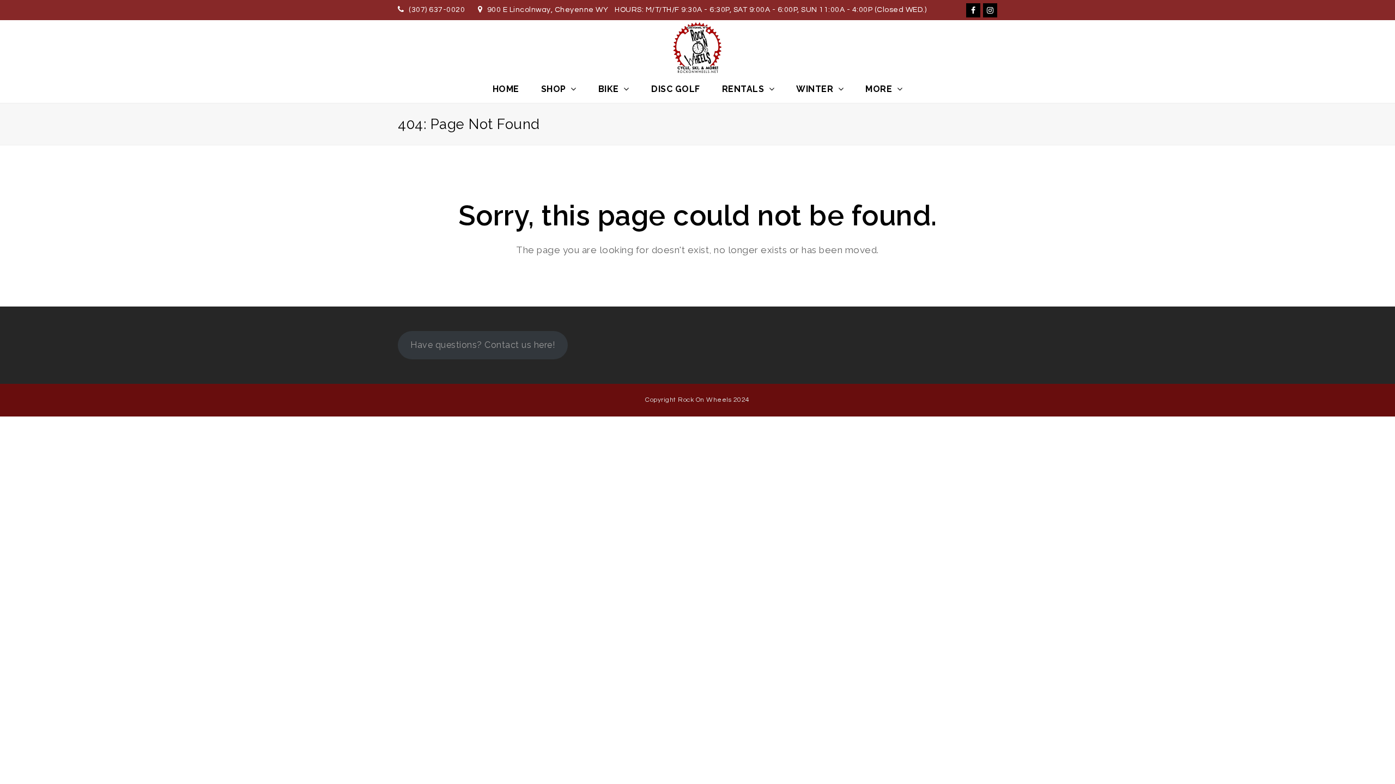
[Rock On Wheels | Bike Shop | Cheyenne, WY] (697, 48)
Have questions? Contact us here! (482, 345)
